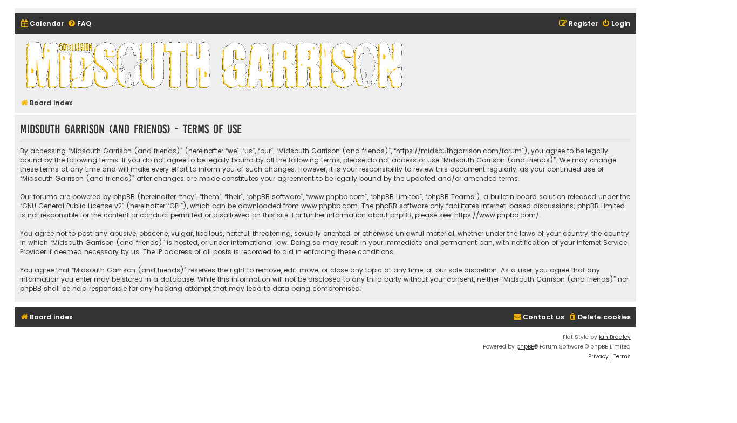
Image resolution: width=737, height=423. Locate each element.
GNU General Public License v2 (72, 205)
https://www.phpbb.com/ (496, 215)
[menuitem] (42, 24)
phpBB (525, 347)
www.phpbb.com (329, 205)
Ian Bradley (615, 337)
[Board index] (216, 65)
